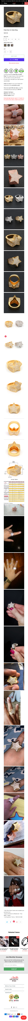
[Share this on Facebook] (10, 922)
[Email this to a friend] (20, 922)
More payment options (14, 63)
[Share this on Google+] (16, 922)
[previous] (5, 17)
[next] (23, 17)
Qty (5, 49)
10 (15, 39)
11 (18, 39)
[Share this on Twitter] (7, 922)
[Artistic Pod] (14, 3)
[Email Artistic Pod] (16, 1007)
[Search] (22, 3)
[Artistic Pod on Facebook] (12, 1007)
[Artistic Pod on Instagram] (14, 1007)
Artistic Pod (15, 1010)
